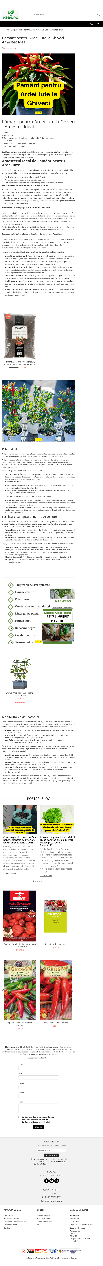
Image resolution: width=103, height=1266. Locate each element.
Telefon (21, 1092)
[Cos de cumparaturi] (98, 24)
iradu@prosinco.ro (53, 1201)
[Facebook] (46, 1180)
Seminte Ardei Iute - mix (55, 944)
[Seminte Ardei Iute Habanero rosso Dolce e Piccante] (19, 916)
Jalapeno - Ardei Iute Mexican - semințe (20, 1024)
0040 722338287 (53, 1197)
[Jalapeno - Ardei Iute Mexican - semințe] (19, 990)
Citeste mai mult (9, 873)
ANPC (39, 1224)
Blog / (13, 29)
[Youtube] (51, 1180)
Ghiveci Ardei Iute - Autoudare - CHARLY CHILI (20, 694)
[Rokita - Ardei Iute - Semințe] (55, 990)
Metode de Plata (43, 1215)
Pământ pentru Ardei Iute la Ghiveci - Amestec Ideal (39, 29)
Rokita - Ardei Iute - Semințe (55, 1022)
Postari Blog (38, 798)
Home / (7, 29)
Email (21, 1064)
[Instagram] (56, 1180)
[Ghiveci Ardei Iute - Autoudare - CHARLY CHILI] (19, 673)
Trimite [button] (38, 1127)
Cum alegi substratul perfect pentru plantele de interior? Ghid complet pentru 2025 (19, 840)
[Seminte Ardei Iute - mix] (55, 916)
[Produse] (4, 25)
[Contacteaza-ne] (91, 24)
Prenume (22, 1083)
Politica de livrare (11, 1224)
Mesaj (21, 1102)
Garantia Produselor (45, 1221)
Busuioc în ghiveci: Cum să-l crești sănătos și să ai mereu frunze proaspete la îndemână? (56, 841)
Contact (7, 1228)
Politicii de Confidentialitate (35, 1120)
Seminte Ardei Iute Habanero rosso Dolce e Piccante (20, 945)
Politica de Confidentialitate (15, 1221)
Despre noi (8, 1215)
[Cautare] (98, 15)
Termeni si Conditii (11, 1218)
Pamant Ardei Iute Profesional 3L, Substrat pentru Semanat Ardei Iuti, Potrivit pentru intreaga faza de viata (19, 363)
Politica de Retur (43, 1218)
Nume (21, 1074)
